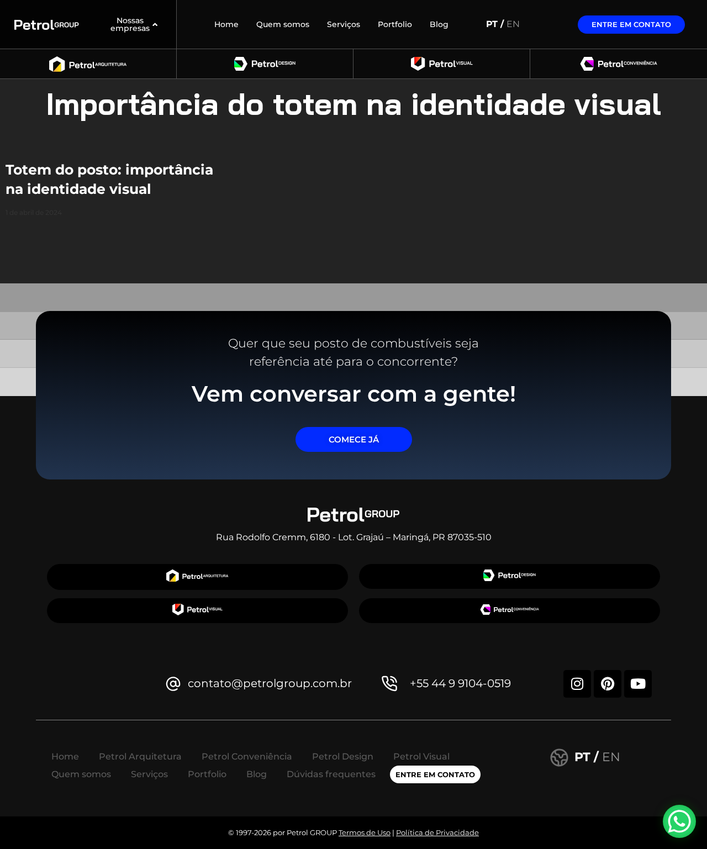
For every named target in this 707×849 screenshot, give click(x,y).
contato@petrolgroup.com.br (270, 683)
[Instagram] (577, 684)
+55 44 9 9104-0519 (460, 683)
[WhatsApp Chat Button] (679, 821)
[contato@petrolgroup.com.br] (173, 684)
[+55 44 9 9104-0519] (390, 684)
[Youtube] (638, 684)
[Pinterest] (607, 684)
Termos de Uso (365, 832)
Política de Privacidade (437, 832)
